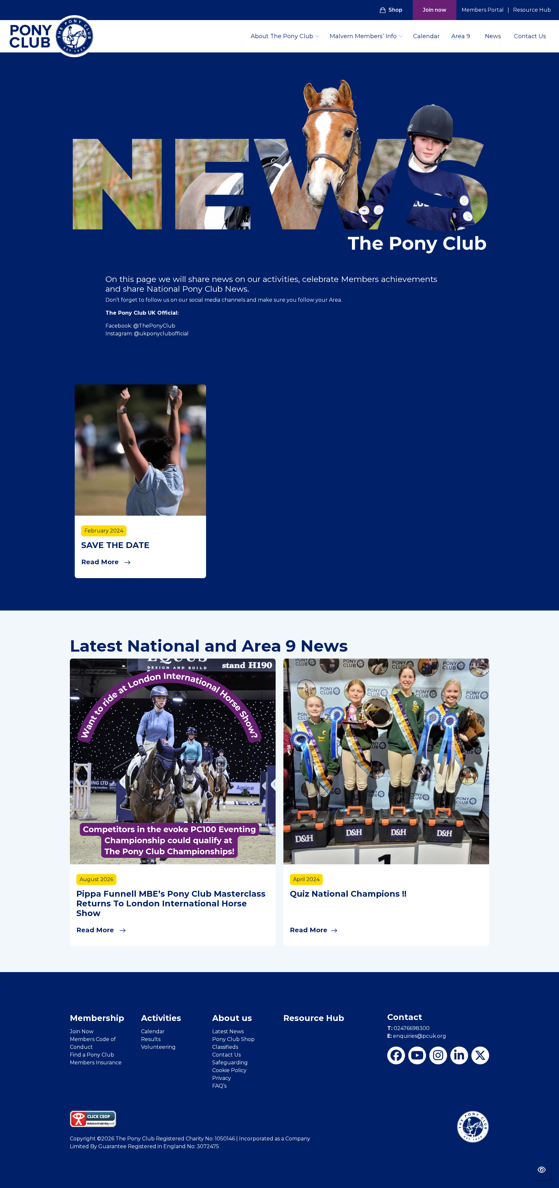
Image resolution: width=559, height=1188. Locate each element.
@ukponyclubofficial (161, 334)
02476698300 (408, 1028)
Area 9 (460, 36)
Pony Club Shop (233, 1039)
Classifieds (225, 1047)
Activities (161, 1018)
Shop (395, 10)
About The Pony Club (282, 36)
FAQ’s (219, 1086)
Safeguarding (230, 1062)
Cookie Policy (229, 1070)
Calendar (426, 36)
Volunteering (158, 1047)
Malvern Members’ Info (363, 36)
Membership (97, 1018)
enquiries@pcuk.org (416, 1036)
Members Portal (483, 10)
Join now (434, 10)
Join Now (81, 1031)
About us (232, 1018)
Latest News (228, 1031)
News (493, 36)
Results (150, 1039)
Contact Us (530, 36)
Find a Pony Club (92, 1055)
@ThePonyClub (154, 326)
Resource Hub (532, 10)
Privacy (221, 1078)
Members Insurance (96, 1062)
